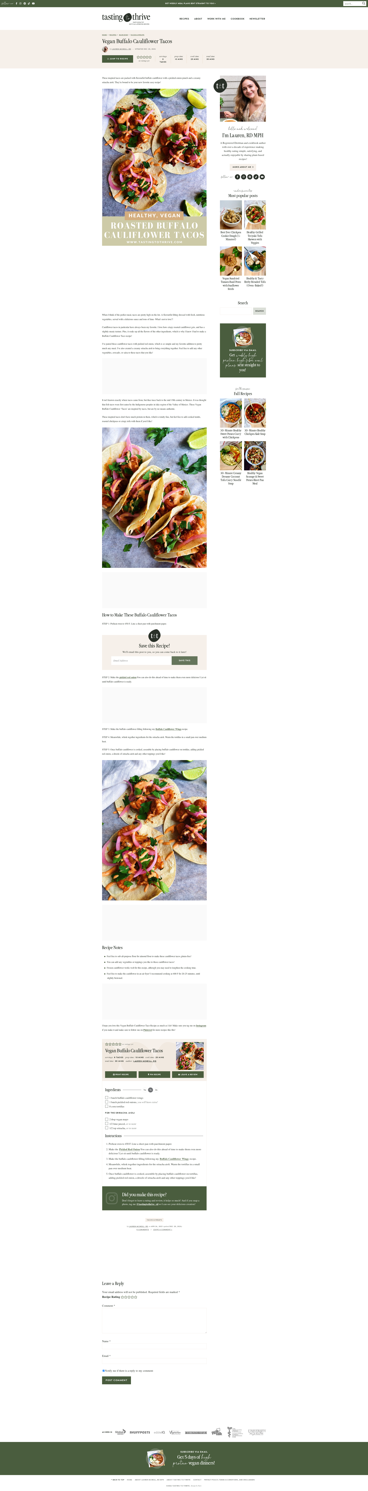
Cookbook (238, 19)
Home (104, 35)
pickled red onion (127, 677)
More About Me (242, 167)
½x (144, 1090)
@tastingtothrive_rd (147, 1204)
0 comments (143, 1229)
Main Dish (123, 35)
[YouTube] (33, 4)
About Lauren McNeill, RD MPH (149, 1480)
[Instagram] (20, 4)
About (198, 19)
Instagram (201, 1025)
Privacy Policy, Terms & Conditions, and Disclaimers (229, 1480)
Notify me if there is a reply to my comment (129, 1370)
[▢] (107, 1097)
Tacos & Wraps (137, 35)
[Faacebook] (16, 4)
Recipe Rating (111, 1297)
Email (106, 1356)
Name (106, 1341)
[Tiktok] (29, 4)
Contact (197, 1480)
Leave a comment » (162, 1229)
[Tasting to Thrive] (126, 18)
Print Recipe (122, 1074)
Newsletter (257, 19)
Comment (108, 1305)
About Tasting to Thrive (178, 1480)
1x (151, 1090)
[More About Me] (243, 99)
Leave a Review (189, 1074)
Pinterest (147, 1029)
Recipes (184, 19)
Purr (199, 1486)
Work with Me (216, 19)
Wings (178, 729)
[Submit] (363, 3)
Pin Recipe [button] (155, 1074)
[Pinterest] (25, 4)
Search (243, 303)
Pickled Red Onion (129, 1149)
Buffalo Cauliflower (165, 729)
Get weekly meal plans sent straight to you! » (190, 3)
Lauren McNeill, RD (121, 49)
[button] (138, 57)
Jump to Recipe (119, 59)
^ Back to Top (117, 1480)
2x (156, 1090)
